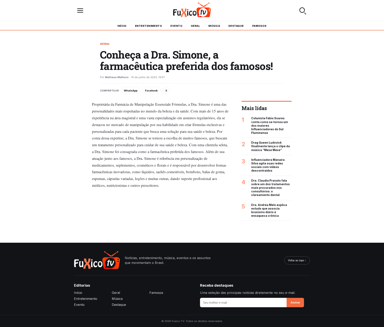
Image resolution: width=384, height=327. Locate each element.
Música (214, 25)
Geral (195, 25)
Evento (176, 25)
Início (122, 25)
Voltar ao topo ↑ (297, 260)
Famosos (259, 25)
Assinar (295, 302)
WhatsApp (130, 90)
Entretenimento (148, 25)
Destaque (236, 25)
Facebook (151, 90)
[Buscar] (303, 10)
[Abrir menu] (81, 10)
